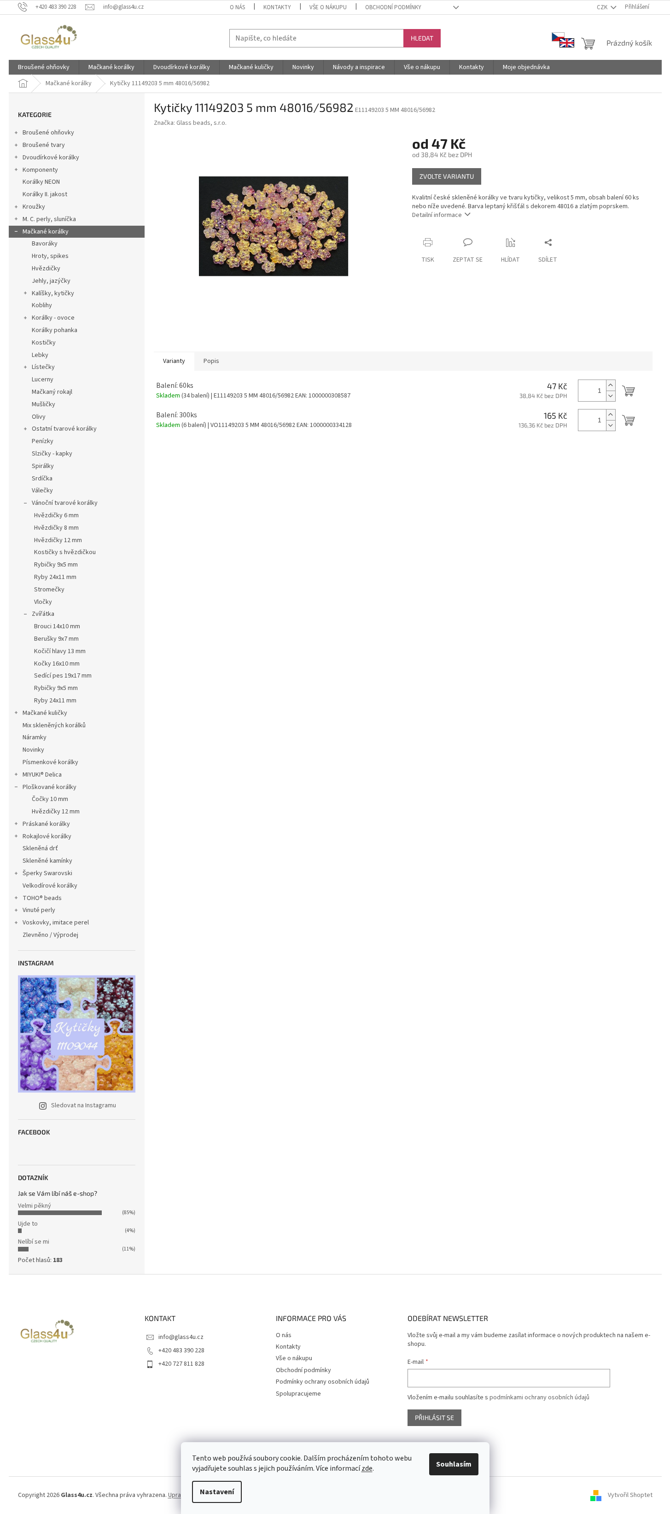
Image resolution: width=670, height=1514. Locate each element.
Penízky (42, 441)
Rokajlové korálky (47, 836)
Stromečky (49, 589)
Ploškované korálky (49, 787)
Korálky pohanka (54, 330)
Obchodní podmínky (393, 7)
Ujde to (28, 1223)
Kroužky (34, 206)
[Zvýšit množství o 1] (610, 385)
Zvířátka (43, 614)
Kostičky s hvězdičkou (65, 552)
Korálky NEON (41, 182)
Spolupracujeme (298, 1393)
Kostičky (44, 342)
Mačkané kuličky (45, 713)
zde (367, 1468)
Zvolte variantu (446, 176)
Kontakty (277, 7)
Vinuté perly (39, 910)
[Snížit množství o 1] (610, 396)
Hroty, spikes (50, 256)
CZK (603, 7)
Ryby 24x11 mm (55, 577)
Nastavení (217, 1492)
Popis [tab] (211, 361)
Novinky (33, 749)
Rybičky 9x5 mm (56, 564)
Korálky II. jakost (45, 194)
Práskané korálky (46, 824)
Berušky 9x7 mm (56, 638)
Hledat (422, 38)
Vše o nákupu (328, 7)
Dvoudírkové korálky (51, 157)
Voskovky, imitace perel (56, 922)
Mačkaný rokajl (52, 392)
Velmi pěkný (34, 1205)
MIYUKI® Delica (42, 774)
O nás (237, 7)
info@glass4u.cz (181, 1337)
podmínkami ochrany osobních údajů (539, 1397)
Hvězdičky (46, 268)
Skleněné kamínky (47, 860)
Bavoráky (45, 243)
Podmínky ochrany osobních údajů (322, 1381)
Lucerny (42, 379)
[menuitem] (44, 67)
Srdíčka (42, 478)
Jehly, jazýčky (51, 281)
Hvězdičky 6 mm (56, 515)
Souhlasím (454, 1464)
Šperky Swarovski (47, 873)
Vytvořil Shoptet (630, 1495)
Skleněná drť (40, 848)
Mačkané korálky (46, 231)
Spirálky (43, 466)
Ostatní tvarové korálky (64, 428)
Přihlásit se (434, 1417)
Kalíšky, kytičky (53, 293)
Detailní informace (437, 215)
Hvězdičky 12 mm (58, 540)
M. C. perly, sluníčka (49, 219)
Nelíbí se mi (33, 1241)
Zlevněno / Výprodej (50, 935)
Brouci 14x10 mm (57, 626)
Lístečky (43, 367)
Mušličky (43, 404)
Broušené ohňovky (48, 132)
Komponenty (40, 170)
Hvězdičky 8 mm (56, 527)
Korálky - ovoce (53, 317)
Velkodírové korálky (50, 885)
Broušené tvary (44, 145)
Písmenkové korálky (50, 762)
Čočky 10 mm (50, 799)
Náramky (35, 737)
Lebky (40, 355)
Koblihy (42, 305)
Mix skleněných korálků (54, 725)
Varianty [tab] (174, 361)
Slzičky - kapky (52, 453)
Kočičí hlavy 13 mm (60, 651)
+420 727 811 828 (181, 1363)
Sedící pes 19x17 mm (63, 675)
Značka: (190, 123)
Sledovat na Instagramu (83, 1105)
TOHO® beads (42, 898)
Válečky (42, 490)
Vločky (43, 602)
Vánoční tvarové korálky (65, 503)
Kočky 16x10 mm (57, 663)
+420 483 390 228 (181, 1350)
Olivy (39, 416)
